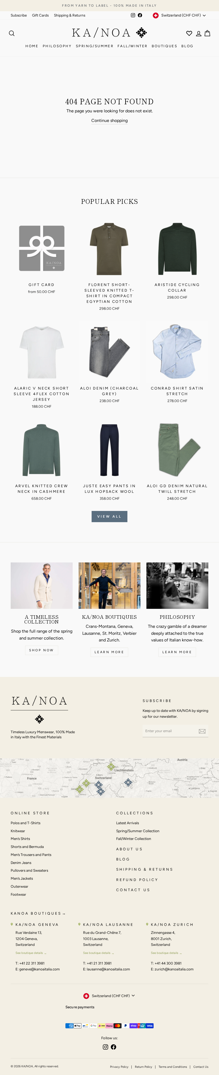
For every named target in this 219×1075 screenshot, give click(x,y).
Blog (187, 46)
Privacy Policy (119, 1067)
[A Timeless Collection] (42, 585)
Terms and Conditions (173, 1067)
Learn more (109, 652)
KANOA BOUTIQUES (36, 913)
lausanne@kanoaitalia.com (108, 969)
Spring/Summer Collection (137, 831)
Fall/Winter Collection (133, 838)
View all (109, 516)
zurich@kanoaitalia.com (174, 969)
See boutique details (29, 953)
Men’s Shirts (20, 838)
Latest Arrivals (127, 823)
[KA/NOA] (39, 710)
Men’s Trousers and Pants (31, 854)
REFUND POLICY (137, 880)
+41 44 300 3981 (168, 963)
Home (31, 46)
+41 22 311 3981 (32, 963)
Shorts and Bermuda (27, 846)
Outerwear (19, 886)
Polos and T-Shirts (25, 823)
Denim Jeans (21, 862)
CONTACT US (133, 890)
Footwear (18, 894)
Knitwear (18, 831)
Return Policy (143, 1067)
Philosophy (57, 46)
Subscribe (19, 15)
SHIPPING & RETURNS (144, 869)
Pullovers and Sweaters (29, 870)
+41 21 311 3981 (99, 963)
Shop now (41, 650)
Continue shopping (109, 120)
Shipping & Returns (69, 15)
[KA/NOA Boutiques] (109, 585)
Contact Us (200, 1067)
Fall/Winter (133, 46)
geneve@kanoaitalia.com (39, 969)
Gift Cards (40, 15)
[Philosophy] (177, 585)
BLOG (123, 859)
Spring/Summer (95, 46)
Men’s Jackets (22, 878)
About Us (129, 849)
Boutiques (164, 46)
